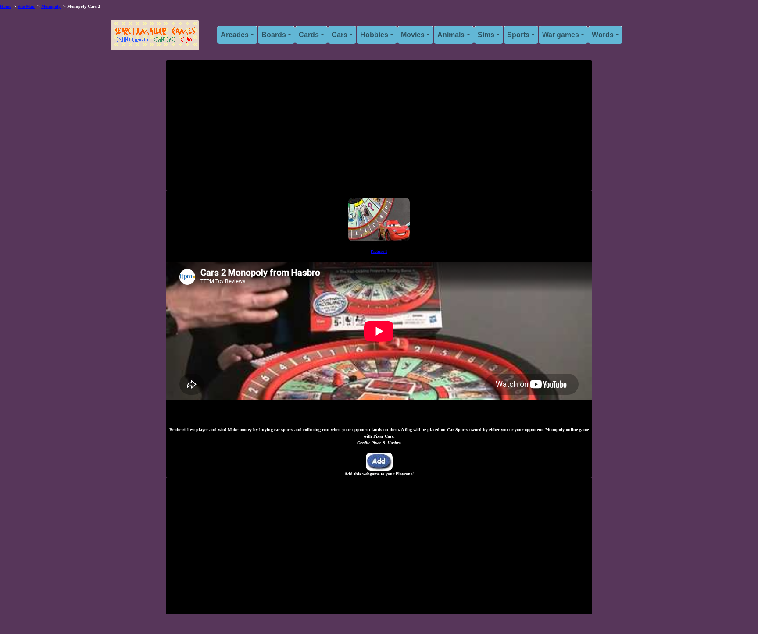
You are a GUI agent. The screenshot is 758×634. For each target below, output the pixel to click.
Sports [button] (518, 35)
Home (5, 6)
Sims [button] (486, 35)
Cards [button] (309, 35)
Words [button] (603, 35)
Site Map (26, 6)
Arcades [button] (235, 35)
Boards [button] (273, 35)
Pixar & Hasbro (386, 442)
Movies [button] (413, 35)
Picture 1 (379, 251)
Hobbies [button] (374, 35)
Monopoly (51, 6)
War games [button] (560, 35)
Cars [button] (339, 35)
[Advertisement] (379, 128)
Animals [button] (451, 35)
